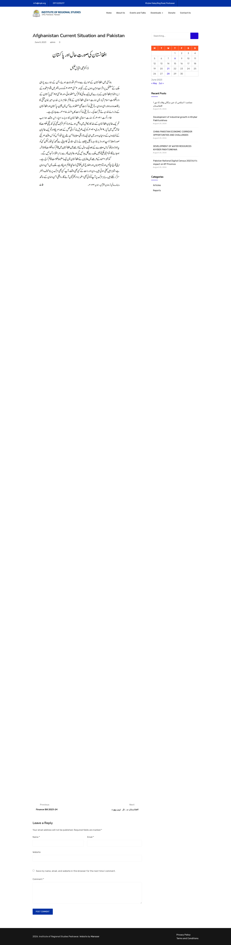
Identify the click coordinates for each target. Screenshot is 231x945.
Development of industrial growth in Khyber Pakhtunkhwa (175, 119)
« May (154, 83)
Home (108, 13)
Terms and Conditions (187, 938)
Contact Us (185, 13)
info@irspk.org (39, 3)
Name (36, 837)
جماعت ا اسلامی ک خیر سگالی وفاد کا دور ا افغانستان (172, 104)
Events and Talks (138, 13)
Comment (38, 879)
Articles (157, 185)
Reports (157, 190)
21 (168, 68)
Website (37, 852)
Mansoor (95, 936)
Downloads (156, 13)
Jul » (161, 83)
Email (90, 837)
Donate (171, 13)
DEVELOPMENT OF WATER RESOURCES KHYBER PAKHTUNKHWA (172, 148)
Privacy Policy (183, 935)
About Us (120, 13)
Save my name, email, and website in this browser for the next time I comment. (76, 871)
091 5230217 (58, 3)
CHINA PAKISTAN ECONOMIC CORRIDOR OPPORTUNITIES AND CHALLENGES (172, 133)
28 (168, 73)
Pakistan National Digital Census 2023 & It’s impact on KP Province (175, 162)
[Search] (194, 36)
